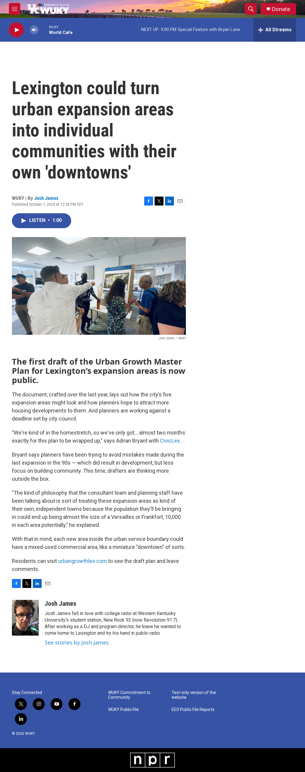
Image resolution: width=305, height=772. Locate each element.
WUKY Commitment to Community (129, 695)
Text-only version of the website (194, 695)
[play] (16, 30)
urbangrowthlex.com (82, 561)
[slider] (44, 30)
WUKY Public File (123, 709)
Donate (281, 9)
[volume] (34, 30)
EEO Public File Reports (193, 709)
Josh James (46, 198)
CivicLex (170, 441)
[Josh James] (25, 618)
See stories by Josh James (77, 642)
